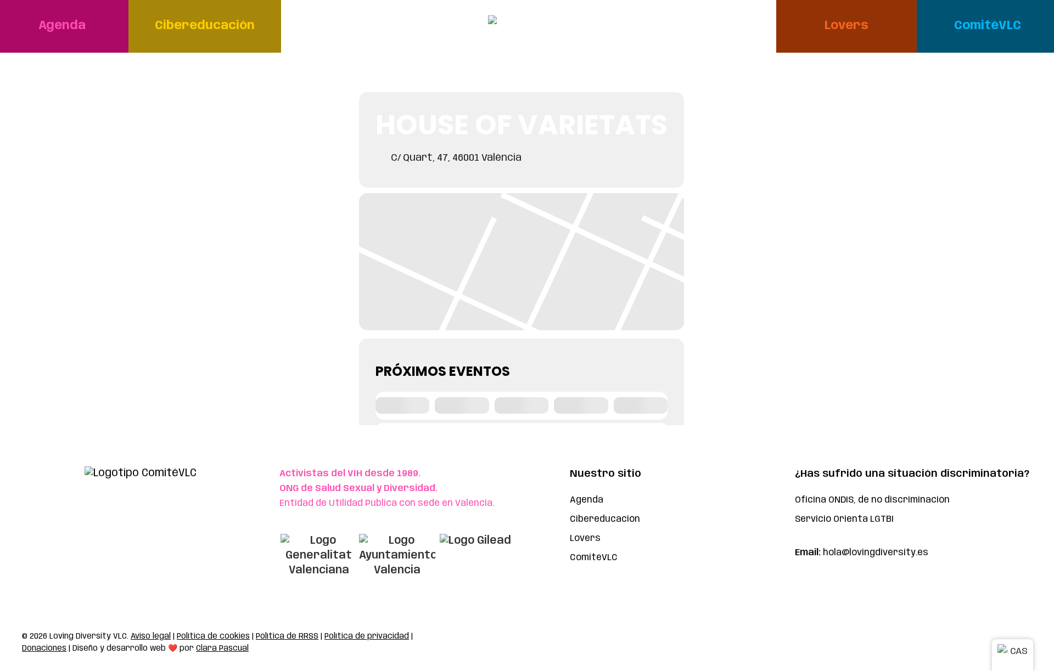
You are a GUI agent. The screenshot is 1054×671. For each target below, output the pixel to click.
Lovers (585, 538)
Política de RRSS (287, 636)
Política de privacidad (366, 636)
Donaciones (44, 648)
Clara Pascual (222, 648)
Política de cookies (213, 636)
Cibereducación (605, 519)
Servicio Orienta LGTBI (844, 519)
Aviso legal (151, 636)
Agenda (586, 500)
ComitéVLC (594, 557)
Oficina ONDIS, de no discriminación (872, 500)
